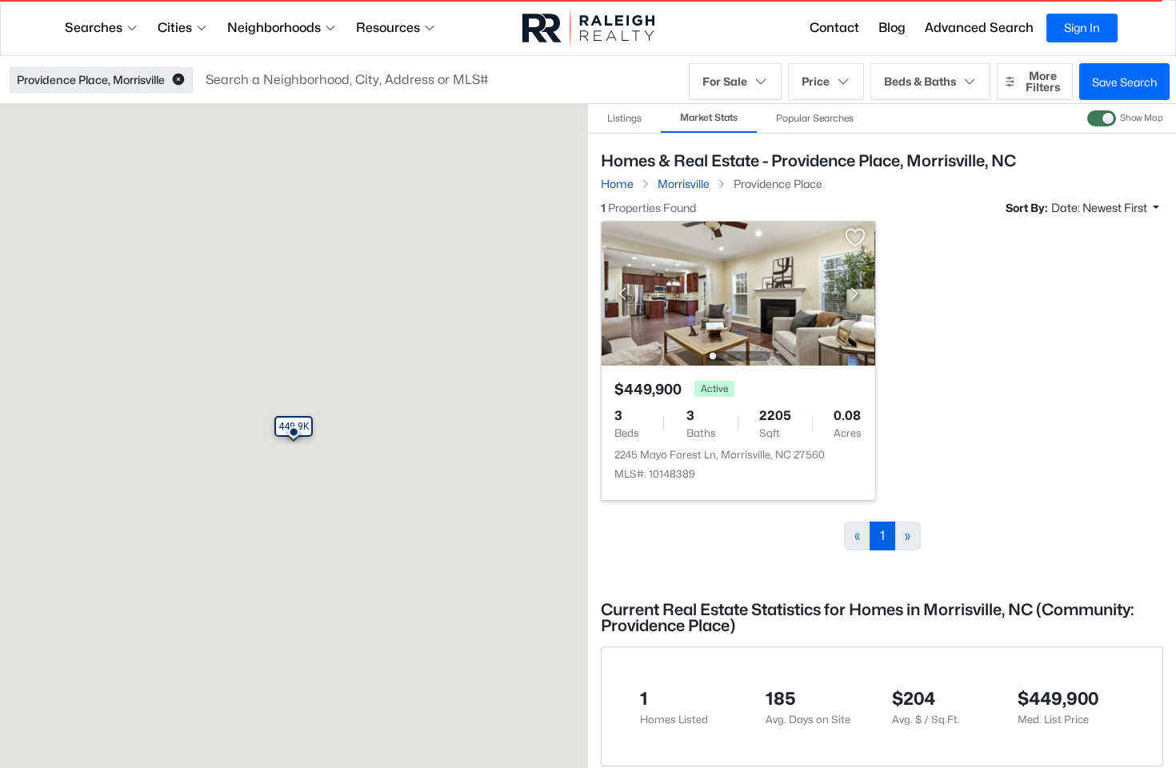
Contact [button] (834, 27)
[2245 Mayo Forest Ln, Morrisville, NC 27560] (738, 292)
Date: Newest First (1100, 207)
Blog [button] (892, 27)
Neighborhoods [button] (274, 27)
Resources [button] (388, 27)
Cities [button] (175, 27)
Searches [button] (93, 27)
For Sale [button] (724, 81)
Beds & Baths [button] (920, 81)
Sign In (1082, 27)
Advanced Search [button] (979, 27)
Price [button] (816, 81)
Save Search (1124, 82)
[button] (178, 80)
